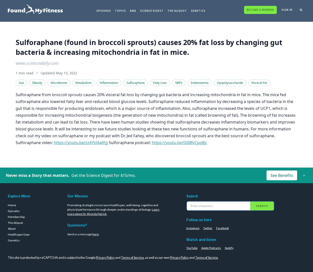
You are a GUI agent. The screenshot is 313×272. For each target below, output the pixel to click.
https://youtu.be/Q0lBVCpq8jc (179, 142)
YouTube (192, 248)
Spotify (229, 248)
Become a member (260, 10)
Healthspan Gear (19, 234)
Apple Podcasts (211, 248)
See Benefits (281, 175)
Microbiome (59, 83)
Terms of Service (132, 258)
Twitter (207, 228)
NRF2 (178, 83)
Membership (16, 217)
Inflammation (109, 83)
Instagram (193, 228)
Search (262, 206)
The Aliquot (177, 11)
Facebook (222, 228)
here (95, 234)
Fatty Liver (160, 83)
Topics (120, 11)
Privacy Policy (105, 258)
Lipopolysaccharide (230, 83)
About (12, 228)
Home (12, 205)
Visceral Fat (259, 83)
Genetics (198, 11)
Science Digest (152, 11)
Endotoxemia (200, 83)
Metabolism (83, 83)
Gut (21, 83)
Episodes (104, 11)
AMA (133, 11)
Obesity (37, 83)
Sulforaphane (135, 83)
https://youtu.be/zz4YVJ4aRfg (81, 142)
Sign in (286, 10)
